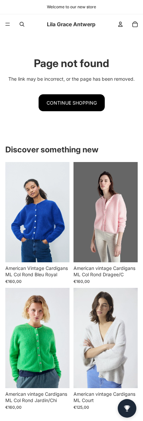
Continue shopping (72, 103)
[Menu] (7, 24)
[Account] (120, 24)
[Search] (22, 24)
